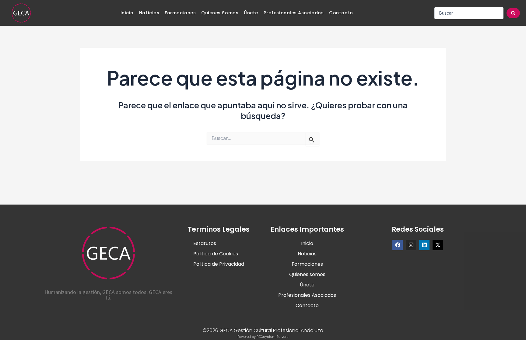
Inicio (127, 13)
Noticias (149, 13)
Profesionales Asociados (294, 13)
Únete (251, 13)
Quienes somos (219, 13)
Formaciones (180, 13)
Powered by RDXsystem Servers (263, 336)
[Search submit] (513, 13)
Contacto (341, 13)
